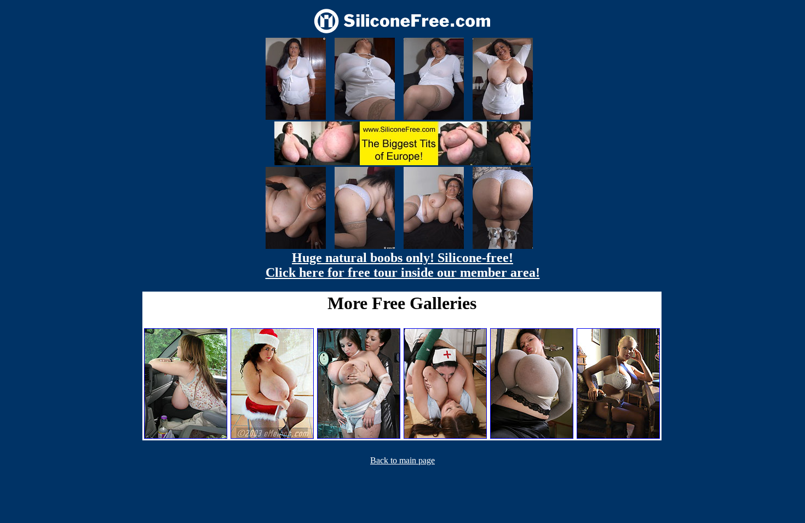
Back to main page (402, 460)
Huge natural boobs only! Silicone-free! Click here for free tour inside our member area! (403, 265)
